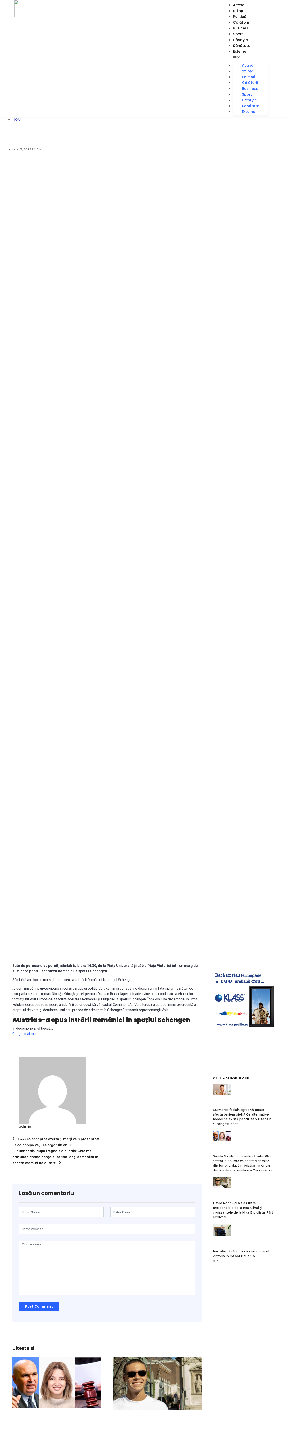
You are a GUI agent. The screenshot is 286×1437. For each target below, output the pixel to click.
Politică (239, 16)
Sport (238, 34)
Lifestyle (240, 39)
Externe (239, 51)
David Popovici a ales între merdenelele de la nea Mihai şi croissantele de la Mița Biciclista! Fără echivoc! (243, 1210)
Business (241, 28)
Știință (239, 10)
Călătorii (241, 22)
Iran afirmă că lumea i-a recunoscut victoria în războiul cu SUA (241, 1253)
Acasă (239, 5)
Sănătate (241, 45)
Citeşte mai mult (25, 1034)
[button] (250, 57)
